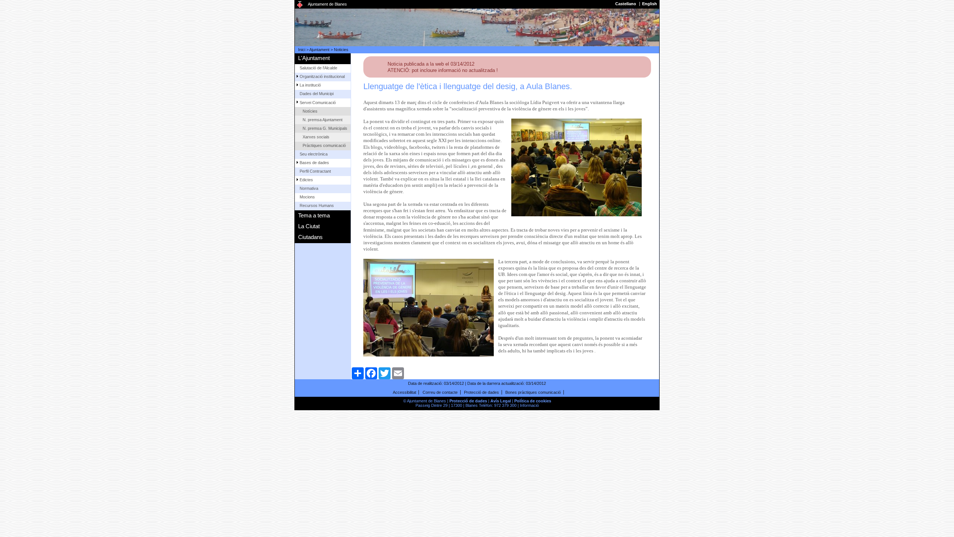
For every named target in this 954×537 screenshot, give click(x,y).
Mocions (307, 197)
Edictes (306, 180)
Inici (301, 49)
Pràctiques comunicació (324, 145)
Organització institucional (322, 76)
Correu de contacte (440, 392)
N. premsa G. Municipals (325, 128)
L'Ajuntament (314, 58)
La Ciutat (309, 226)
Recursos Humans (317, 205)
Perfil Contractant (315, 171)
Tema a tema (314, 215)
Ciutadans (310, 237)
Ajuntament (319, 49)
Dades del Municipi (317, 93)
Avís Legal (500, 401)
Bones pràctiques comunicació (533, 392)
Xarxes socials (316, 137)
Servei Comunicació (318, 102)
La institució (310, 85)
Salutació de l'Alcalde (318, 68)
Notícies (310, 111)
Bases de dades (314, 162)
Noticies (341, 49)
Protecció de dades (481, 392)
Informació (529, 405)
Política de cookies (532, 401)
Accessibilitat (404, 392)
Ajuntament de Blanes (327, 4)
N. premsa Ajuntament (322, 119)
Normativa (309, 188)
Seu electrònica (314, 154)
